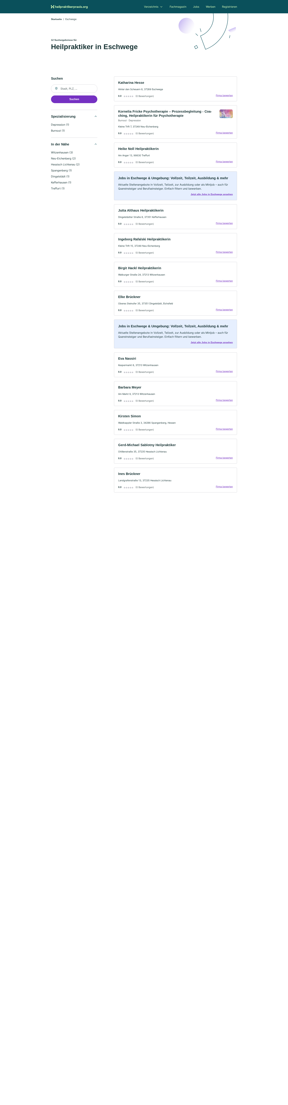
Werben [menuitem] (210, 6)
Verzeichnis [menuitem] (151, 6)
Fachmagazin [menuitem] (178, 6)
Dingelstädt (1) (60, 176)
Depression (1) (60, 124)
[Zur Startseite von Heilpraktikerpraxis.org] (69, 7)
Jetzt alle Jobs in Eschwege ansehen (212, 194)
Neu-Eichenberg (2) (63, 158)
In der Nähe (60, 144)
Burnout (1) (58, 130)
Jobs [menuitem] (196, 6)
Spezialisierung (63, 116)
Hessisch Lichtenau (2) (65, 164)
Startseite (56, 19)
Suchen (74, 99)
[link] (175, 88)
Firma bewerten (224, 95)
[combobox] (74, 88)
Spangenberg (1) (61, 170)
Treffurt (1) (58, 188)
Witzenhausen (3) (62, 152)
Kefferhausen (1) (61, 182)
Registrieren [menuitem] (229, 6)
